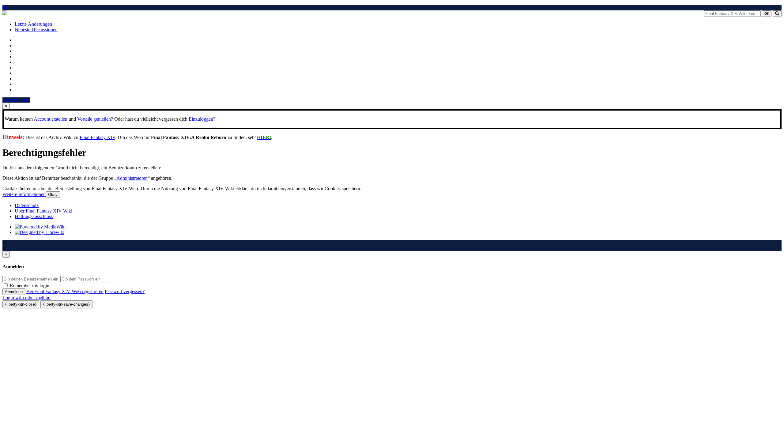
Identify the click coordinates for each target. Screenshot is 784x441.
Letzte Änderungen (33, 24)
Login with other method (26, 297)
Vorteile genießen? (95, 119)
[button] (24, 194)
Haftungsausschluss (34, 216)
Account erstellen (50, 119)
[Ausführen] (766, 13)
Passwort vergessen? (125, 291)
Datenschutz (27, 205)
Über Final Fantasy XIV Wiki (43, 210)
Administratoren (132, 178)
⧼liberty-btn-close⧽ (21, 304)
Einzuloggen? (202, 119)
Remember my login (29, 285)
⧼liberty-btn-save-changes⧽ (66, 304)
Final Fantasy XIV (97, 137)
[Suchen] (777, 13)
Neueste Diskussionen (36, 29)
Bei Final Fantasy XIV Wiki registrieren (65, 291)
